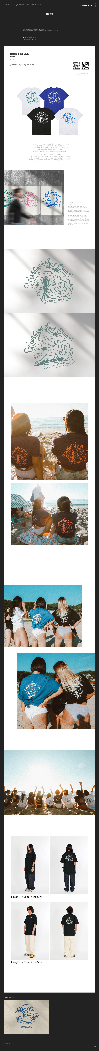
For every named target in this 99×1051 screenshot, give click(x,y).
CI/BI (17, 5)
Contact (40, 5)
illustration (34, 5)
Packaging (21, 5)
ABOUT (5, 5)
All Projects (11, 5)
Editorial (27, 5)
